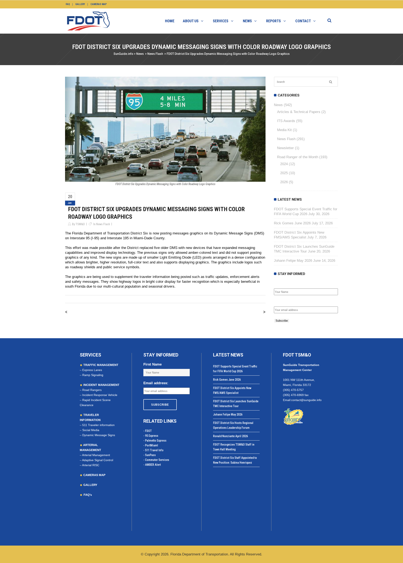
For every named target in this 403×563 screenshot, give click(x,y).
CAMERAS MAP (93, 475)
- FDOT (147, 431)
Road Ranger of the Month (297, 157)
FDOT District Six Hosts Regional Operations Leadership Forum (233, 425)
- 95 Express (150, 435)
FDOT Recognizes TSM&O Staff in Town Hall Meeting (233, 447)
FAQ (68, 4)
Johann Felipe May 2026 (293, 261)
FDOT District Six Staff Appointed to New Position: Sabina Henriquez (235, 460)
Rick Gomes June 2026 (292, 223)
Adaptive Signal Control (97, 460)
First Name (283, 284)
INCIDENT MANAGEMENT (100, 385)
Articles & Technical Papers (298, 112)
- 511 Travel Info (153, 450)
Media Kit (284, 130)
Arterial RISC (90, 465)
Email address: (286, 302)
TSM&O (80, 224)
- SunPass (149, 455)
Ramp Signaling (92, 375)
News (140, 53)
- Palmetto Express (154, 440)
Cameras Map (98, 4)
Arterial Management (96, 455)
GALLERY (89, 485)
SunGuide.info (123, 53)
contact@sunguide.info (306, 400)
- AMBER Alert (152, 464)
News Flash (155, 53)
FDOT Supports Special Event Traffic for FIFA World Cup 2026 (235, 369)
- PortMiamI (150, 445)
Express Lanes (92, 370)
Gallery (80, 4)
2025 (284, 173)
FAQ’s (88, 494)
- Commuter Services (156, 460)
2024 (284, 164)
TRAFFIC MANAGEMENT (100, 365)
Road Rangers (92, 390)
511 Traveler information (98, 425)
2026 (284, 182)
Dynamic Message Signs (98, 435)
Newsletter (285, 148)
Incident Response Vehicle (99, 395)
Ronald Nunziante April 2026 (230, 436)
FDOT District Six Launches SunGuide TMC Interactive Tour (235, 404)
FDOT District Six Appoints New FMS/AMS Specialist (232, 390)
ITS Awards (286, 121)
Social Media (90, 430)
